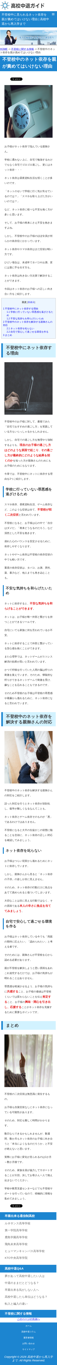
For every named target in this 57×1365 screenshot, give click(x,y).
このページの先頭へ (28, 1319)
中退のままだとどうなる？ (22, 1282)
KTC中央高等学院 (16, 1257)
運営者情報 (28, 1337)
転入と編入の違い (16, 1303)
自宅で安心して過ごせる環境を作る (27, 331)
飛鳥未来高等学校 (16, 1244)
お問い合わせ (28, 1343)
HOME (4, 49)
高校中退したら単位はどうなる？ (26, 1296)
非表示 (31, 302)
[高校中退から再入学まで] (28, 5)
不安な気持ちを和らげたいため (25, 318)
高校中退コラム (28, 1331)
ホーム (28, 1326)
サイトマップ (28, 1349)
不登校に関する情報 (22, 49)
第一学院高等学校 (16, 1230)
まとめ (7, 335)
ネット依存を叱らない (20, 328)
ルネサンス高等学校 (17, 1223)
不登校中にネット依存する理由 (20, 308)
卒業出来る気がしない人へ (22, 1289)
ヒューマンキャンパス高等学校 (25, 1251)
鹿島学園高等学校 (16, 1237)
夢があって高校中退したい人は (25, 1276)
